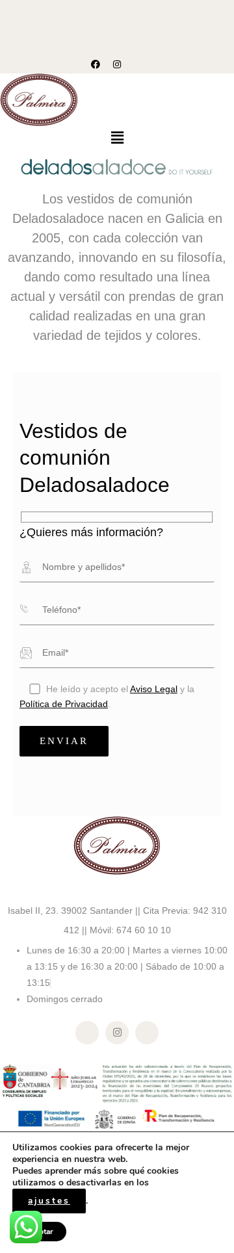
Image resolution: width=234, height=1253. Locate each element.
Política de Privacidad (64, 704)
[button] (117, 138)
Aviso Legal (153, 689)
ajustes (49, 1201)
